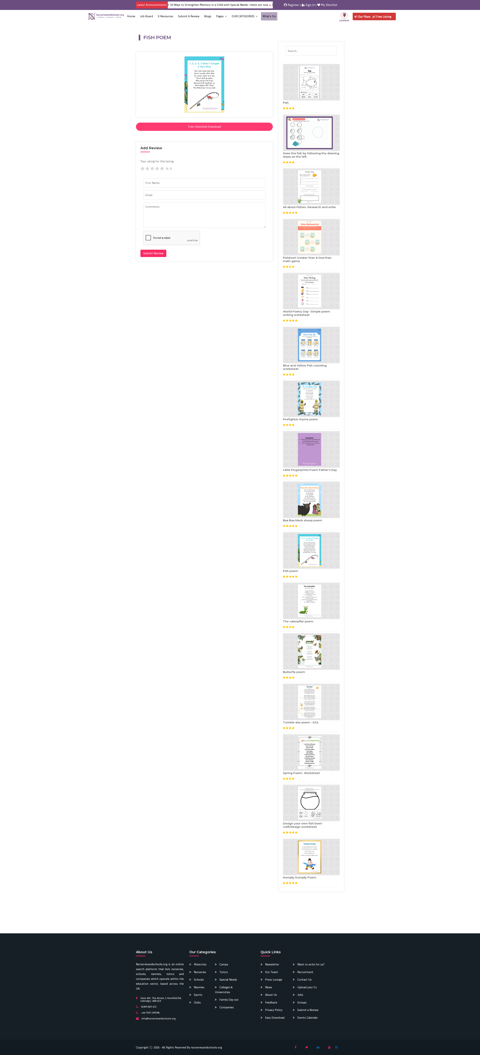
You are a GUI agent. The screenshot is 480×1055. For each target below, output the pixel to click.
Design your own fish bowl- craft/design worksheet (303, 825)
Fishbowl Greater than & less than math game (307, 259)
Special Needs (228, 979)
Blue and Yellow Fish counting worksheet (305, 367)
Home (131, 16)
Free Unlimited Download (204, 126)
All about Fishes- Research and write (309, 207)
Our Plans (363, 16)
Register (293, 5)
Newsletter (272, 964)
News (268, 987)
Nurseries (200, 972)
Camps (223, 964)
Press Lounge (273, 979)
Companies (226, 1007)
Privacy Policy (273, 1010)
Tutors (223, 972)
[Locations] (344, 16)
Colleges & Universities (223, 990)
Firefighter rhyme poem (300, 419)
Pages (220, 16)
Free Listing (383, 16)
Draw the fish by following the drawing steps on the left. (311, 154)
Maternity (200, 964)
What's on (269, 16)
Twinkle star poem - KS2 (301, 722)
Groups (302, 1002)
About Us (271, 994)
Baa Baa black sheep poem (302, 520)
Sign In (310, 5)
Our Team (271, 972)
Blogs (207, 16)
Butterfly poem (294, 672)
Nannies (199, 987)
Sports (198, 994)
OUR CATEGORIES (243, 16)
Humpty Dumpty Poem (299, 877)
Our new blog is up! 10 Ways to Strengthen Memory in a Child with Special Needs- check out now (171, 4)
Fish (286, 102)
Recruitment (305, 972)
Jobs (300, 994)
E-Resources (165, 16)
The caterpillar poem (298, 621)
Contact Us (304, 979)
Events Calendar (307, 1017)
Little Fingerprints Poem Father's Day (310, 470)
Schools (199, 979)
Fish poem (290, 571)
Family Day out (228, 999)
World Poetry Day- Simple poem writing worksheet (306, 313)
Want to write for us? (311, 964)
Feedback (271, 1002)
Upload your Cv (307, 987)
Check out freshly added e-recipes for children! (266, 4)
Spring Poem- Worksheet (301, 773)
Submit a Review (188, 16)
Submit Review (153, 253)
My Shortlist (328, 5)
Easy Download (274, 1017)
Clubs (197, 1002)
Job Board (146, 16)
